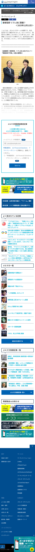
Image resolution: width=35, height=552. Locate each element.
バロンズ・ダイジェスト (24, 479)
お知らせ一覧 (4, 512)
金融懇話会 (20, 486)
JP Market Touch (22, 465)
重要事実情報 (21, 468)
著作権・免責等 (5, 519)
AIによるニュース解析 (23, 516)
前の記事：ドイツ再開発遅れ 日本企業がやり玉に (18, 205)
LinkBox (20, 461)
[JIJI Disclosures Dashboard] (17, 419)
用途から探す (4, 458)
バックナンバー (5, 535)
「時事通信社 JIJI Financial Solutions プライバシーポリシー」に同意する (19, 158)
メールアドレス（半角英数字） (14, 139)
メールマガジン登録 (6, 531)
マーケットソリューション (24, 458)
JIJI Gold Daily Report (23, 482)
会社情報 (3, 523)
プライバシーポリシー (7, 516)
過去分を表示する (17, 341)
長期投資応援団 (22, 512)
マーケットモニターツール (24, 475)
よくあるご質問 (5, 502)
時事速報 (20, 493)
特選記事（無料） (22, 509)
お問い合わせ (4, 509)
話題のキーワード (22, 519)
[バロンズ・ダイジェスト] (17, 428)
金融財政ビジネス (22, 489)
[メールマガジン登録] (17, 436)
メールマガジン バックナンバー (21, 10)
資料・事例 (4, 505)
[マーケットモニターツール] (17, 411)
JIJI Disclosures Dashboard (25, 472)
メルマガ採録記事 (22, 505)
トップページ (6, 10)
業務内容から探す (6, 461)
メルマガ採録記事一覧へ (17, 392)
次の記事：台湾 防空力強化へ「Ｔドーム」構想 (17, 201)
